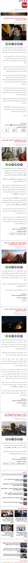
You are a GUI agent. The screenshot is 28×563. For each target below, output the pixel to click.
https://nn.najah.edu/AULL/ (19, 125)
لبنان (24, 300)
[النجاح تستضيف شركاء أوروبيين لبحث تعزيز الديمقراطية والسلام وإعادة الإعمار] (7, 527)
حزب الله (6, 130)
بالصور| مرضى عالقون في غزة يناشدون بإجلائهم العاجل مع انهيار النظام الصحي (11, 554)
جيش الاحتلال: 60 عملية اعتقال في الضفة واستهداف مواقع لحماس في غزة (13, 493)
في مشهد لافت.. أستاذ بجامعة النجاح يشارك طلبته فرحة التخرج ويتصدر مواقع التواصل (11, 550)
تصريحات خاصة (23, 561)
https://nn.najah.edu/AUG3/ (19, 459)
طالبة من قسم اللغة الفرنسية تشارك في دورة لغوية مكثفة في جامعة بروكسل (7, 520)
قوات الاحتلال (21, 234)
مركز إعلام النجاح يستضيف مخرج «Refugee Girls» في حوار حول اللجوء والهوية (21, 519)
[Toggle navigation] (20, 1)
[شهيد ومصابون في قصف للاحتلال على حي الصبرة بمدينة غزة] (25, 480)
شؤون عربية (16, 9)
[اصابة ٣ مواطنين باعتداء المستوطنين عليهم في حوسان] (25, 499)
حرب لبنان (12, 234)
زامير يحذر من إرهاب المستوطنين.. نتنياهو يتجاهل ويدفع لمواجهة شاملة (12, 489)
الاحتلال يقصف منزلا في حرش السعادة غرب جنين (12, 474)
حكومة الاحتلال (23, 130)
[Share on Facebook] (21, 44)
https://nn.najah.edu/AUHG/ (19, 295)
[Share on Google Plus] (18, 44)
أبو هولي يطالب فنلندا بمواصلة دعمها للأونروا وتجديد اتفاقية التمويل (13, 484)
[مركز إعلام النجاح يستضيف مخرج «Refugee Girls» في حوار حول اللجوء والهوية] (21, 513)
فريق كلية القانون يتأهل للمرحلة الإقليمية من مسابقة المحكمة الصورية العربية (21, 534)
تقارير (25, 541)
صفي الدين (13, 130)
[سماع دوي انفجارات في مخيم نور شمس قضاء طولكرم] (25, 503)
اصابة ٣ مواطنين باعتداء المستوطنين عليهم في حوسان (12, 498)
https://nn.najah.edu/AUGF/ (19, 400)
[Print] (6, 44)
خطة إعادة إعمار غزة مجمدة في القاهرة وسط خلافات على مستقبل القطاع (11, 544)
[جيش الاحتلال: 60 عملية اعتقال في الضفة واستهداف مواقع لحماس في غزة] (25, 494)
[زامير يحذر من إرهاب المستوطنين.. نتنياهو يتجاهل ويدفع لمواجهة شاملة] (25, 489)
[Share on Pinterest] (12, 44)
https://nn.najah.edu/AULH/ (19, 229)
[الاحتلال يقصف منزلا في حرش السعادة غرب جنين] (25, 476)
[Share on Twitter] (15, 44)
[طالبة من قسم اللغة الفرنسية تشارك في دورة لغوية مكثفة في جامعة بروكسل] (7, 513)
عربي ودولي (22, 9)
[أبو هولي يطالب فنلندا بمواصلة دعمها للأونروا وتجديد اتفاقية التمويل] (25, 485)
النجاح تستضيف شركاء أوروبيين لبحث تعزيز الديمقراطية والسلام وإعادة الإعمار (7, 534)
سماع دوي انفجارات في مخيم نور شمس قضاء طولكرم (13, 503)
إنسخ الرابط (8, 125)
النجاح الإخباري (24, 5)
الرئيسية (26, 9)
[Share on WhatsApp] (9, 44)
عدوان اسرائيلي (21, 464)
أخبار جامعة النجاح (22, 508)
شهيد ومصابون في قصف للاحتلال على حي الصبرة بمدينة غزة (13, 480)
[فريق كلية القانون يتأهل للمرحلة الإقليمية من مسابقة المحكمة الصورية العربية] (21, 527)
